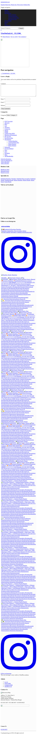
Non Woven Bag (12, 19)
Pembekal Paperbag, (6, 178)
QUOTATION (8, 20)
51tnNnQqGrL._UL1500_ (11, 33)
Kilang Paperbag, (18, 180)
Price (6, 150)
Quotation (7, 153)
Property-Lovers (5, 172)
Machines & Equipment (11, 135)
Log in (6, 682)
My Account (8, 136)
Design (6, 22)
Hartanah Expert (5, 171)
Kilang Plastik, (27, 180)
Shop (6, 154)
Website (3, 105)
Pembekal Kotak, (9, 180)
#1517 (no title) (9, 121)
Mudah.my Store (5, 169)
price (6, 151)
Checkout (7, 127)
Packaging (7, 147)
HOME (6, 10)
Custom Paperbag (12, 16)
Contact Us (7, 25)
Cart (6, 126)
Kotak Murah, (8, 181)
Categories (3, 115)
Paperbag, (13, 178)
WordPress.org (8, 686)
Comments (9, 685)
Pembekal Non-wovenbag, (23, 178)
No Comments (22, 36)
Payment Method (9, 148)
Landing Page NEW (10, 133)
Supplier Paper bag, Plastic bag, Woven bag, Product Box (15, 4)
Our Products (8, 13)
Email (3, 102)
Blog (6, 24)
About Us (7, 11)
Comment (3, 83)
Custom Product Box (13, 17)
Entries (8, 683)
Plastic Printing (12, 14)
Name (3, 99)
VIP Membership (9, 156)
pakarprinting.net (5, 2)
